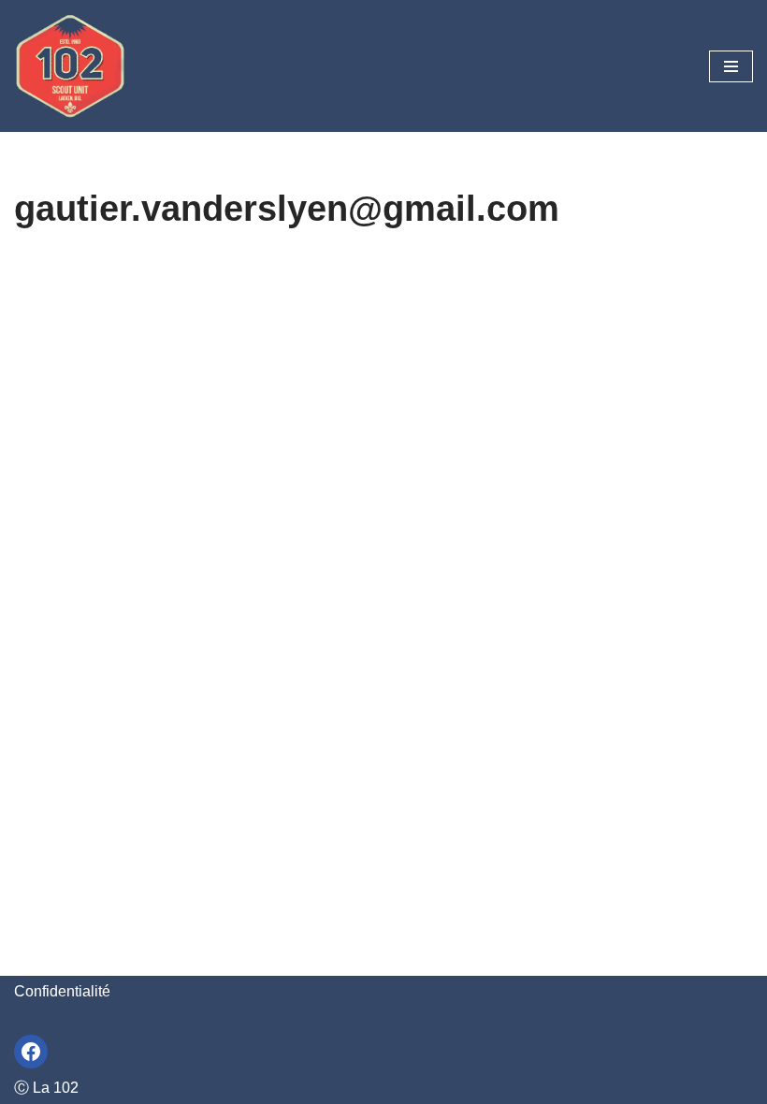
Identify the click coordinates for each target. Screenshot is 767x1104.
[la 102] (31, 1051)
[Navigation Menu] (731, 66)
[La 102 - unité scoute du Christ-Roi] (70, 66)
